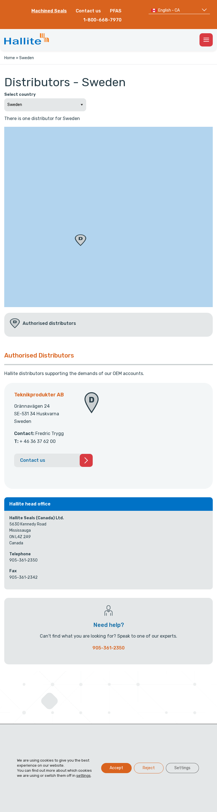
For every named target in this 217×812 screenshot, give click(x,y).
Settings (182, 768)
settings (83, 775)
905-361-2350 (108, 648)
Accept (116, 768)
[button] (80, 240)
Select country (20, 94)
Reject (149, 768)
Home (9, 58)
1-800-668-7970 (102, 20)
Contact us (88, 11)
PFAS (115, 11)
